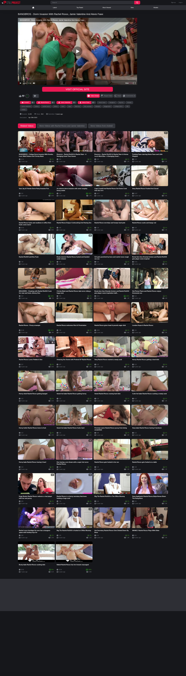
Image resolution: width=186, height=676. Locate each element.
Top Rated (80, 7)
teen (63, 106)
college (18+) (118, 106)
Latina (36, 106)
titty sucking (87, 106)
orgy (69, 106)
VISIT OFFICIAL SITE (77, 89)
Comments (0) (130, 96)
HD (127, 106)
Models (156, 7)
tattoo (55, 106)
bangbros (112, 102)
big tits (121, 102)
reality (23, 109)
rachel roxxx (46, 106)
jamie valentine (26, 106)
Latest (55, 7)
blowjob (98, 106)
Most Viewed (107, 7)
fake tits (77, 106)
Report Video (108, 96)
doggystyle (107, 106)
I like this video (20, 96)
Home (33, 7)
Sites (132, 7)
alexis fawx (102, 102)
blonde (129, 102)
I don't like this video (23, 96)
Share (119, 96)
